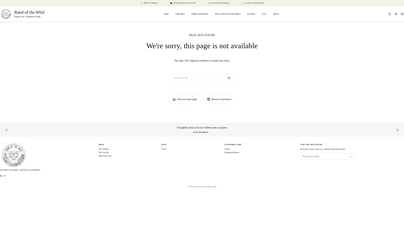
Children (180, 14)
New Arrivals (104, 152)
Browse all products (221, 99)
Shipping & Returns (231, 152)
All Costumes (104, 149)
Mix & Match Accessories (228, 14)
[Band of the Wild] (44, 155)
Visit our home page (187, 99)
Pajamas (251, 14)
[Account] (396, 14)
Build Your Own (105, 156)
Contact (227, 149)
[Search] (389, 14)
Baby (166, 14)
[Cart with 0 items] (402, 14)
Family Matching (200, 14)
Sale (264, 14)
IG (1, 176)
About (276, 14)
